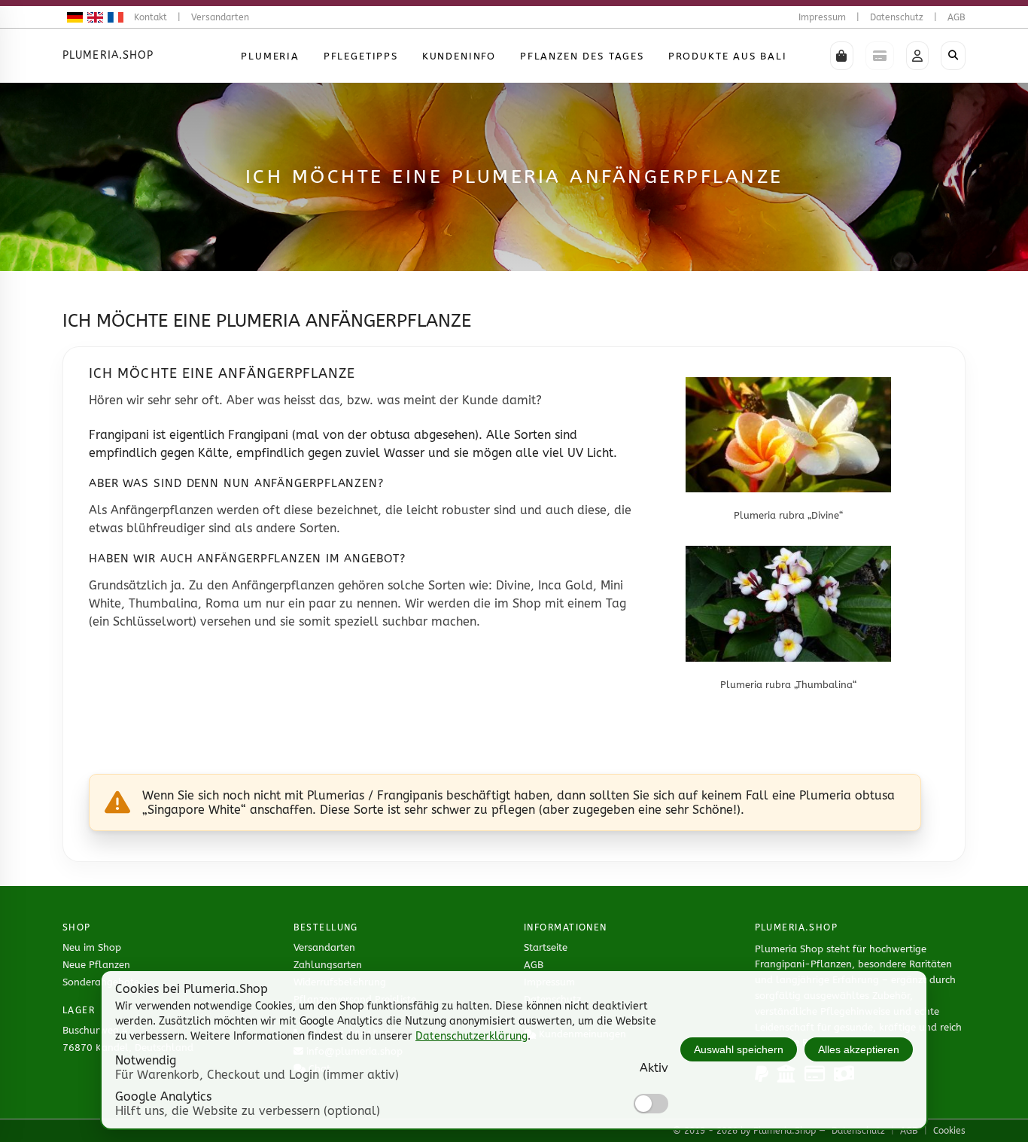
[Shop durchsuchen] (953, 55)
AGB (956, 17)
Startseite (545, 947)
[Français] (113, 17)
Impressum (822, 17)
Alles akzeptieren (858, 1049)
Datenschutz (896, 17)
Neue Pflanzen (96, 964)
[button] (841, 55)
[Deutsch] (72, 17)
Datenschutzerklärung (471, 1036)
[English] (93, 17)
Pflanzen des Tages (582, 56)
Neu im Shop (91, 947)
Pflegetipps (361, 56)
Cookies (949, 1130)
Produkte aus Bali (727, 56)
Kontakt (150, 17)
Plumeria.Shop (108, 55)
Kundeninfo (459, 56)
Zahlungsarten (327, 964)
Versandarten (220, 17)
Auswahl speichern (738, 1049)
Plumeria (270, 56)
